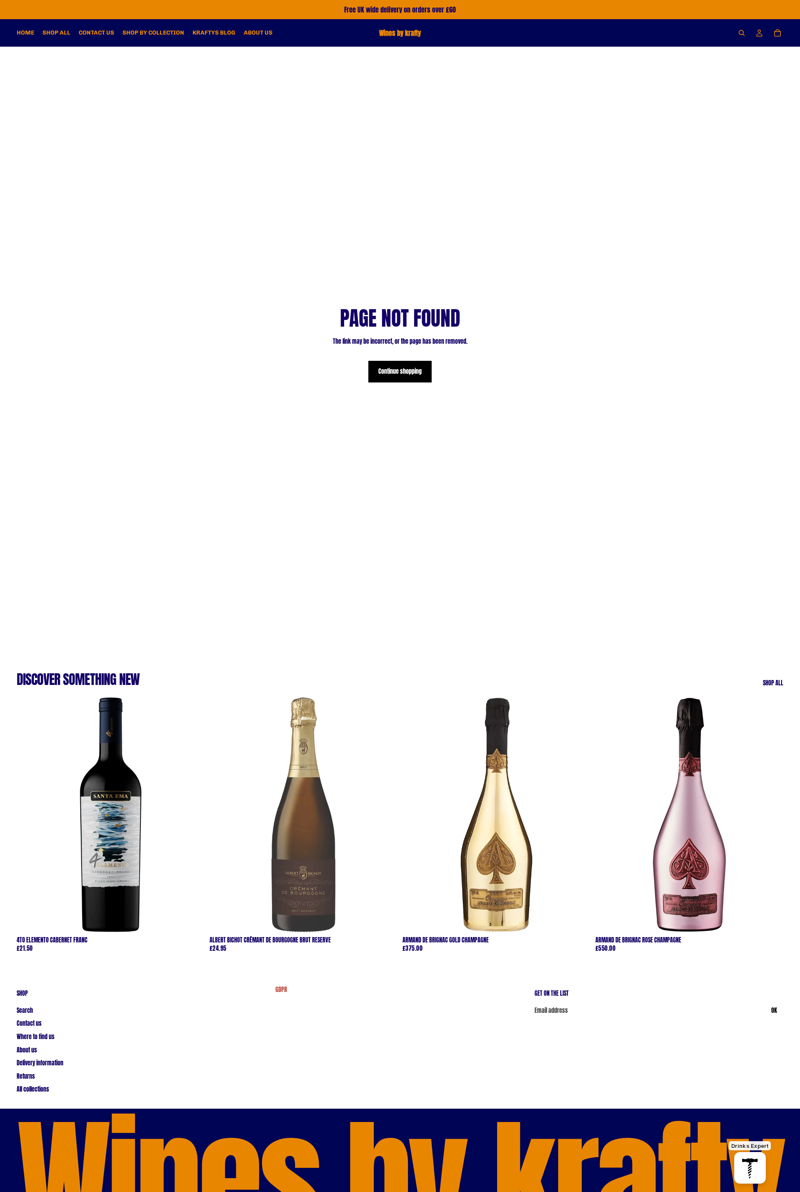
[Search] (741, 33)
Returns (26, 1076)
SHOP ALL (773, 683)
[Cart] (777, 33)
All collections (33, 1089)
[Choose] (191, 919)
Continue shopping (400, 371)
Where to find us (36, 1036)
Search (25, 1010)
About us (27, 1050)
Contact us (29, 1024)
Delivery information (40, 1063)
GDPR (281, 990)
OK (774, 1010)
